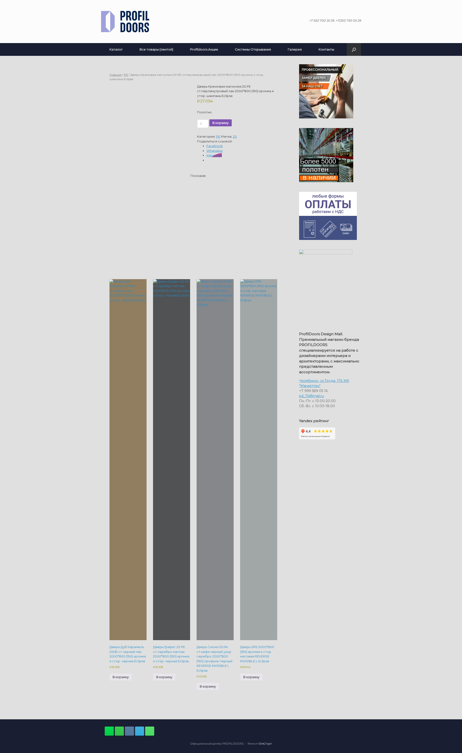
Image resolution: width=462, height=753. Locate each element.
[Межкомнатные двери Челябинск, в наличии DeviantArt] (109, 731)
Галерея (295, 49)
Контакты (326, 49)
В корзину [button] (121, 677)
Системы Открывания (253, 49)
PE (126, 75)
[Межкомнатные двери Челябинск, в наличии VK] (129, 731)
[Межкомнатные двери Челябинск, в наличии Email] (139, 731)
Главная (115, 75)
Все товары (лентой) (156, 49)
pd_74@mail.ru (311, 396)
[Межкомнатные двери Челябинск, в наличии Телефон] (149, 731)
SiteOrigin (265, 743)
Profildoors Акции (204, 49)
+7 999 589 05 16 (313, 391)
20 (235, 136)
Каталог (116, 49)
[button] (354, 49)
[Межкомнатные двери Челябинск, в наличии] (125, 21)
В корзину (220, 123)
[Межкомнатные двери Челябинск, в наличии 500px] (119, 731)
